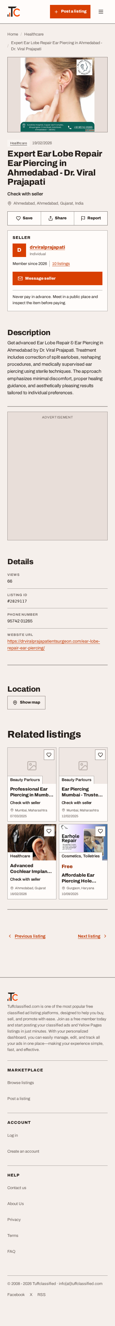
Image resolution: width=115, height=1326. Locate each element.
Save (28, 218)
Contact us (16, 1188)
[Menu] (101, 11)
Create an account (23, 1151)
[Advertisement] (57, 478)
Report (94, 218)
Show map (30, 702)
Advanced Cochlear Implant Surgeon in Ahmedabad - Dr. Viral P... (29, 877)
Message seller (40, 278)
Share (61, 218)
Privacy (14, 1220)
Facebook (16, 1295)
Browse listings (20, 1083)
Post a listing (18, 1099)
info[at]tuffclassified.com (80, 1284)
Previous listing (30, 936)
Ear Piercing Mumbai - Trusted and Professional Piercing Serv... (81, 798)
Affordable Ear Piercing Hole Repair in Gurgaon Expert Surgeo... (82, 884)
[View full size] (57, 94)
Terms (12, 1235)
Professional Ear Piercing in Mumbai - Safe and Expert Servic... (31, 798)
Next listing (89, 936)
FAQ (11, 1251)
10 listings (61, 264)
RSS (41, 1295)
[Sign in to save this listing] (49, 755)
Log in (12, 1135)
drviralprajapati (47, 247)
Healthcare (18, 143)
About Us (15, 1204)
